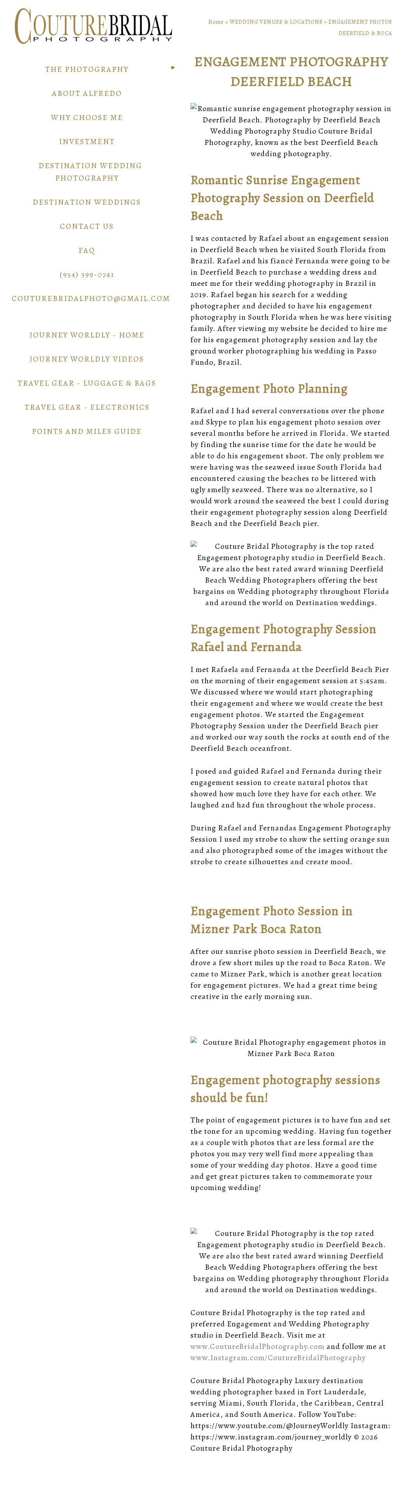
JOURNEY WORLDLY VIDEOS (87, 359)
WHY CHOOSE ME (87, 117)
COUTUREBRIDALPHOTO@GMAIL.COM (91, 298)
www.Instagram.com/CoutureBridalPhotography (278, 1357)
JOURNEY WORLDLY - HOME (87, 335)
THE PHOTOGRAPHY (87, 69)
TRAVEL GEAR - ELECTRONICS (87, 407)
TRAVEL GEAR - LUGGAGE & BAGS (86, 383)
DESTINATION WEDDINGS (87, 202)
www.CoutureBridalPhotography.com (257, 1346)
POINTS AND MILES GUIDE (87, 431)
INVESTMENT (87, 141)
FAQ (87, 250)
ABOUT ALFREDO (87, 93)
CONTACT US (87, 226)
